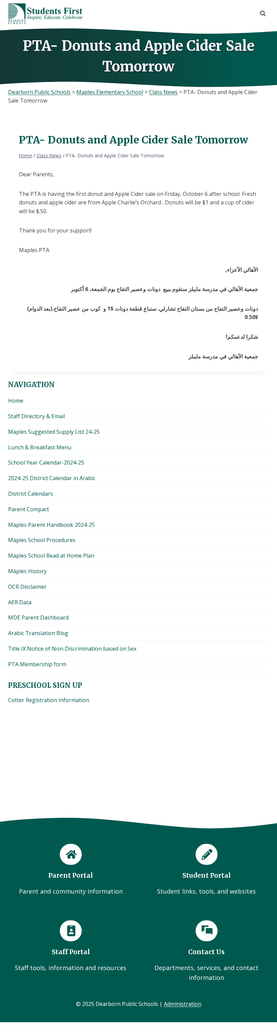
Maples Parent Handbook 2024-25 (51, 525)
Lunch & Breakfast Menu (39, 447)
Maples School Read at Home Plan (51, 555)
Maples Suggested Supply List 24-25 (54, 431)
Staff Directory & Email (36, 416)
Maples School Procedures (41, 540)
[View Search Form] (263, 13)
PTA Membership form (37, 664)
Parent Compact (28, 509)
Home (15, 400)
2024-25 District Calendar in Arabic (51, 478)
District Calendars (30, 493)
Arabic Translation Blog (38, 633)
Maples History (27, 571)
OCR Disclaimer (27, 586)
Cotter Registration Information (48, 700)
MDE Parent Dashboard (38, 617)
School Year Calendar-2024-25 (46, 462)
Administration (182, 1004)
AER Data (19, 602)
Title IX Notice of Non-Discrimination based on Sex (72, 648)
